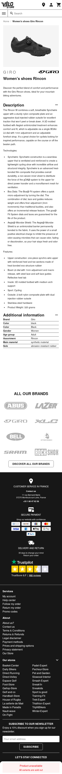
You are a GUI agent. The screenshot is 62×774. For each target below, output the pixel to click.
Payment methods (13, 642)
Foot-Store (8, 684)
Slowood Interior (41, 677)
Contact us (31, 491)
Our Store (8, 653)
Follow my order (12, 604)
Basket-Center (11, 665)
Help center (9, 600)
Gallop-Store (10, 688)
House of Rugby (12, 699)
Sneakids (37, 688)
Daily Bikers (9, 669)
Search (18, 13)
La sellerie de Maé (13, 703)
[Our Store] (43, 4)
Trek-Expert (38, 699)
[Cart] (58, 4)
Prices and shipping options (18, 645)
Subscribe (31, 747)
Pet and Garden (41, 673)
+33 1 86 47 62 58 (31, 501)
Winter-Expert (40, 711)
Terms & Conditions (14, 630)
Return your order (31, 555)
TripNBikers (39, 707)
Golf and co (9, 692)
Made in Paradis (12, 707)
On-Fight (7, 715)
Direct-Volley (10, 677)
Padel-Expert (39, 665)
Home (6, 21)
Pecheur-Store (40, 669)
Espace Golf (9, 680)
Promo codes (10, 611)
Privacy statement (13, 649)
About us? (8, 623)
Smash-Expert (40, 680)
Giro (10, 72)
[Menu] (4, 13)
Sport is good (39, 692)
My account (9, 596)
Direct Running (11, 673)
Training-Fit (38, 696)
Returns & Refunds (13, 634)
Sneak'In (37, 684)
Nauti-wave (9, 711)
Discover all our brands (31, 464)
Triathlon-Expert (41, 703)
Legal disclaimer (12, 638)
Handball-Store (11, 696)
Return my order (12, 607)
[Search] (12, 13)
